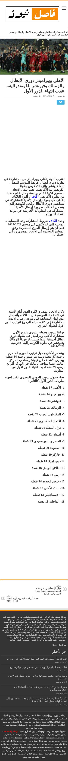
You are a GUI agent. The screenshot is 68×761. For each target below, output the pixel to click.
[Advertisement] (34, 141)
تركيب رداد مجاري (21, 637)
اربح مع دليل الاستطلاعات (54, 750)
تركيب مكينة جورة (38, 637)
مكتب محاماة (36, 750)
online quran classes (55, 738)
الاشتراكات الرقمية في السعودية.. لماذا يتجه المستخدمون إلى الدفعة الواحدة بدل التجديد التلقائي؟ (36, 700)
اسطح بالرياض (34, 629)
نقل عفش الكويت (33, 635)
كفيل (19, 640)
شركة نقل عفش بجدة (48, 754)
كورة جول (11, 754)
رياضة (53, 32)
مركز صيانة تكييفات (37, 734)
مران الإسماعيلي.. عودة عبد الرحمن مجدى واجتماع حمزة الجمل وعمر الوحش (48, 590)
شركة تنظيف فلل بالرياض (55, 617)
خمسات (26, 640)
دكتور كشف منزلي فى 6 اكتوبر (44, 640)
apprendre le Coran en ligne (13, 741)
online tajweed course (12, 738)
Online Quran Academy (34, 738)
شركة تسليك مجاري (15, 635)
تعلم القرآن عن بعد (32, 744)
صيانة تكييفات (21, 734)
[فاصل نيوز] (34, 13)
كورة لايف (7, 747)
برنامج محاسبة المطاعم (39, 622)
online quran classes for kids (54, 744)
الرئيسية (62, 32)
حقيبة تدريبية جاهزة (31, 757)
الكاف (53, 221)
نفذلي (12, 640)
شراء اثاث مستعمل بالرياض (14, 629)
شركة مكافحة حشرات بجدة (15, 622)
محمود (59, 96)
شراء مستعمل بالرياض (23, 747)
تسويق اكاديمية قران (38, 741)
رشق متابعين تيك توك (56, 734)
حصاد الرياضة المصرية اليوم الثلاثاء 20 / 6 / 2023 (23, 598)
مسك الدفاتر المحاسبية (28, 754)
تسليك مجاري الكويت (57, 637)
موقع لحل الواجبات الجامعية (53, 632)
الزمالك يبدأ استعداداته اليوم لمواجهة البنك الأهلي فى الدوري (37, 658)
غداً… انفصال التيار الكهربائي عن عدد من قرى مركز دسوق (38, 667)
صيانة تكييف (9, 734)
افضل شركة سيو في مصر (29, 632)
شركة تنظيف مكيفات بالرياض (29, 617)
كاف (34, 196)
